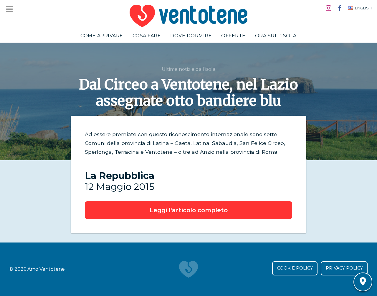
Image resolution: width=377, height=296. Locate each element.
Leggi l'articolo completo (189, 210)
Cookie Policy (295, 268)
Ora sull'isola (276, 36)
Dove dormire (191, 36)
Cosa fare (147, 36)
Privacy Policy (344, 268)
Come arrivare (101, 36)
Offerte (233, 36)
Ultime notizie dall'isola (188, 69)
